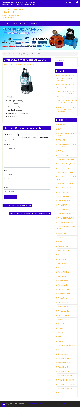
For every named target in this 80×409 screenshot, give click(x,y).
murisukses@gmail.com (29, 4)
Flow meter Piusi (63, 196)
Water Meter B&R (64, 363)
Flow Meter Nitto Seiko (66, 188)
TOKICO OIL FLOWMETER (66, 345)
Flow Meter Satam (64, 201)
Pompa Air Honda (64, 251)
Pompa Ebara (62, 268)
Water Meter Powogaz (65, 376)
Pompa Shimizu (63, 315)
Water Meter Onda (64, 371)
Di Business (68, 404)
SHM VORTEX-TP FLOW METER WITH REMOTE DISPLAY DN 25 (65, 78)
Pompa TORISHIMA (64, 320)
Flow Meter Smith (64, 209)
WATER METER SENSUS (66, 380)
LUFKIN (60, 238)
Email (6, 179)
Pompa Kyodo (13, 54)
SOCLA (60, 332)
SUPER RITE (62, 337)
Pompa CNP (62, 259)
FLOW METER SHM (64, 205)
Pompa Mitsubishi (64, 294)
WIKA (60, 393)
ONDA (60, 242)
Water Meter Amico (64, 358)
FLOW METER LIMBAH (65, 172)
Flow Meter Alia (63, 155)
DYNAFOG (61, 140)
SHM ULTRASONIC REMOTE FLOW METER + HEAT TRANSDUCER (67, 109)
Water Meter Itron (64, 367)
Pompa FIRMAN (63, 272)
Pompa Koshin (63, 281)
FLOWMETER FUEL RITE (66, 218)
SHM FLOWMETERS (18, 23)
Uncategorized (63, 354)
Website (6, 187)
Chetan (12, 408)
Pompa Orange (63, 307)
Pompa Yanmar (63, 324)
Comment (8, 144)
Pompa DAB (62, 263)
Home (6, 23)
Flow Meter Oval (63, 192)
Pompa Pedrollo (63, 311)
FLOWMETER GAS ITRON (66, 222)
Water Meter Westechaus (66, 384)
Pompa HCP (62, 276)
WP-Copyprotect (20, 408)
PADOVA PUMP (63, 246)
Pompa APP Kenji (64, 255)
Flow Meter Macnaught (66, 183)
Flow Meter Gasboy (64, 168)
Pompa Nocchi (63, 302)
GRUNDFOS (62, 233)
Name (6, 170)
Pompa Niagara (63, 298)
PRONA (60, 328)
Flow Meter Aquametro (66, 160)
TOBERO (61, 341)
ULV (59, 350)
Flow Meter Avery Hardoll (66, 164)
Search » (59, 64)
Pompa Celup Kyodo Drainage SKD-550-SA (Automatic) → (30, 213)
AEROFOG (61, 125)
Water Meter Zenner (65, 389)
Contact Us (33, 23)
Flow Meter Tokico (64, 214)
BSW (59, 129)
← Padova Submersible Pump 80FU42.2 (17, 206)
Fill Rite (60, 151)
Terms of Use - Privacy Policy (39, 404)
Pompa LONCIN (63, 289)
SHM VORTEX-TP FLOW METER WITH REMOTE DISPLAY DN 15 (65, 94)
